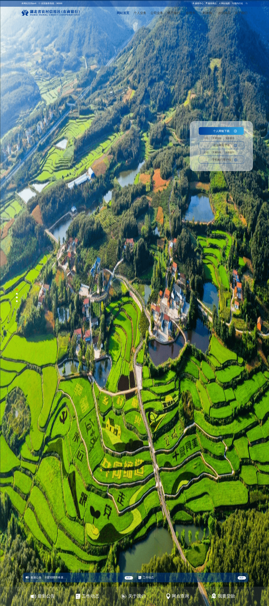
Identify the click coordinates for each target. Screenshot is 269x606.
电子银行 (173, 13)
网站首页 (123, 13)
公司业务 (156, 13)
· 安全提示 (229, 138)
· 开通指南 (216, 138)
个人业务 (140, 13)
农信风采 (224, 13)
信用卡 (190, 13)
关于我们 (241, 13)
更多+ (128, 578)
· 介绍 (205, 138)
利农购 (207, 13)
